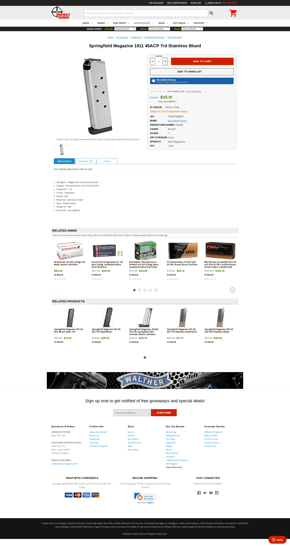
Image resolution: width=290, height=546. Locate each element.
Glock (169, 449)
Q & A (107, 161)
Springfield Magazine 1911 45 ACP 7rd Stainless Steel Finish (182, 330)
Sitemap (94, 442)
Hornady (170, 439)
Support (199, 22)
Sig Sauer (171, 442)
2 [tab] (139, 290)
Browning (171, 432)
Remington (172, 463)
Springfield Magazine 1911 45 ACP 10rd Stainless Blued (219, 330)
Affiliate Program (98, 446)
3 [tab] (145, 290)
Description (64, 161)
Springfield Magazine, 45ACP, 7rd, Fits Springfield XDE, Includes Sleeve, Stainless (144, 332)
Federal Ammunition (177, 460)
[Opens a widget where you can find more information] (277, 540)
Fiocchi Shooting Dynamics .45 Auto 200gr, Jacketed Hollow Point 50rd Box (107, 264)
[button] (145, 498)
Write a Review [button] (193, 91)
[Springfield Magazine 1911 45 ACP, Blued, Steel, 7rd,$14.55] (70, 318)
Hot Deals (179, 22)
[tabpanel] (70, 263)
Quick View (70, 250)
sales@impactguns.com (64, 463)
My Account (156, 3)
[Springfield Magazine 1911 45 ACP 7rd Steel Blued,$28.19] (107, 318)
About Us (94, 435)
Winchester (172, 453)
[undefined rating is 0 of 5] (158, 91)
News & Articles (98, 432)
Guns (86, 22)
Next (232, 289)
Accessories (142, 22)
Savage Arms (173, 435)
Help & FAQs (211, 435)
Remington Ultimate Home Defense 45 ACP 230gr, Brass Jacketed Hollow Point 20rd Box (144, 266)
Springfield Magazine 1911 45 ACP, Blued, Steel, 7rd (68, 330)
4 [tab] (150, 290)
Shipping (94, 439)
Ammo (101, 22)
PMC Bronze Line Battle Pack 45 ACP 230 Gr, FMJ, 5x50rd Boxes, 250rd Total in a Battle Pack (220, 264)
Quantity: (159, 56)
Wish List (196, 3)
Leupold (170, 456)
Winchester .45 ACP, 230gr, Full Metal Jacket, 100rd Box (69, 263)
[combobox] (146, 13)
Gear (161, 22)
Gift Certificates (177, 3)
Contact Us (210, 446)
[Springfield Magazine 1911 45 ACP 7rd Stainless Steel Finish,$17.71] (183, 318)
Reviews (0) (85, 161)
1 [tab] (134, 290)
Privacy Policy (211, 442)
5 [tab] (155, 290)
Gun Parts (119, 22)
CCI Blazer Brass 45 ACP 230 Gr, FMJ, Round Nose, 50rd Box (182, 263)
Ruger (169, 446)
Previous (57, 289)
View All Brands (174, 467)
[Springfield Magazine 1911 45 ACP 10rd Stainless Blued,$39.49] (220, 318)
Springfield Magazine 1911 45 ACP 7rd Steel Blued (106, 330)
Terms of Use (211, 439)
